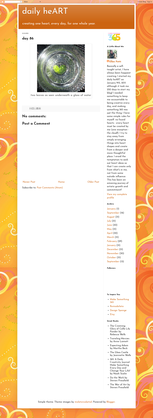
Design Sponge (118, 310)
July (109, 221)
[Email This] (30, 108)
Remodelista (117, 306)
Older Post (93, 182)
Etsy (112, 314)
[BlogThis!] (33, 108)
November (113, 253)
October (111, 257)
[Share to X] (35, 108)
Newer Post (29, 182)
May (109, 229)
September (113, 213)
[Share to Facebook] (37, 108)
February (112, 241)
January (111, 209)
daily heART (45, 11)
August (111, 217)
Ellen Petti (115, 62)
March (110, 237)
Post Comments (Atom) (50, 188)
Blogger (111, 402)
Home (61, 182)
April (109, 233)
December (112, 249)
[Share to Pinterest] (39, 108)
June (109, 225)
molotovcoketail (83, 402)
